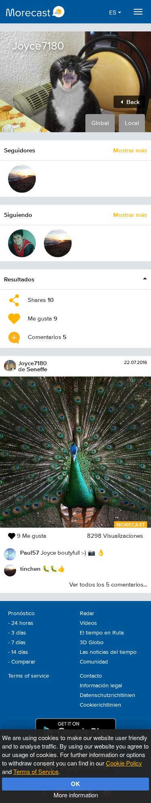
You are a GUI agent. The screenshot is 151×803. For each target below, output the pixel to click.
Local (132, 123)
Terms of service (28, 676)
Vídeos (88, 623)
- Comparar (21, 662)
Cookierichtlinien (100, 705)
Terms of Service (35, 771)
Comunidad (94, 662)
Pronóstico (21, 613)
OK (75, 783)
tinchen (30, 568)
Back (132, 101)
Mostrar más (130, 150)
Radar (87, 613)
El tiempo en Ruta (102, 633)
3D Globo (91, 642)
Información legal (101, 686)
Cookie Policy (124, 763)
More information (76, 795)
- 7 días (17, 642)
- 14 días (18, 652)
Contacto (91, 676)
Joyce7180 (32, 363)
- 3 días (17, 633)
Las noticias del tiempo (108, 652)
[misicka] (22, 243)
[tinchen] (22, 179)
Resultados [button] (19, 279)
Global (100, 123)
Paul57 (29, 552)
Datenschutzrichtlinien (107, 695)
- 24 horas (20, 623)
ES (113, 13)
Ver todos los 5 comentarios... (108, 585)
